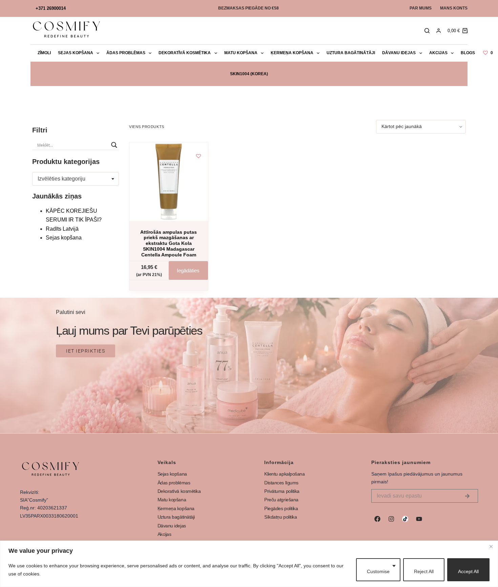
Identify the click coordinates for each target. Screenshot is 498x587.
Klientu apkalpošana (284, 474)
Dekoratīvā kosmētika (185, 52)
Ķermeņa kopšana (292, 52)
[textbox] (76, 178)
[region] (249, 564)
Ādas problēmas (125, 52)
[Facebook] (377, 519)
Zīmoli (44, 52)
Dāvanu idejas (399, 52)
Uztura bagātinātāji (351, 52)
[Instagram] (391, 519)
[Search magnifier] (114, 145)
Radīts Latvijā (62, 229)
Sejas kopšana (75, 52)
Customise (378, 571)
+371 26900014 (51, 8)
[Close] (491, 546)
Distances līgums (281, 482)
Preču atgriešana (281, 499)
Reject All (424, 571)
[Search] (427, 30)
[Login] (438, 30)
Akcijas (438, 52)
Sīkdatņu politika (280, 517)
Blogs (468, 52)
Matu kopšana (240, 52)
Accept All (468, 571)
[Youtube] (419, 519)
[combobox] (75, 179)
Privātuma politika (281, 491)
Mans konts (454, 8)
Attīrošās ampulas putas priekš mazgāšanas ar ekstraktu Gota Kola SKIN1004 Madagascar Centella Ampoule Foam (168, 243)
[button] (198, 156)
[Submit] (467, 496)
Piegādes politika (281, 508)
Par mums (421, 8)
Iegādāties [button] (188, 270)
